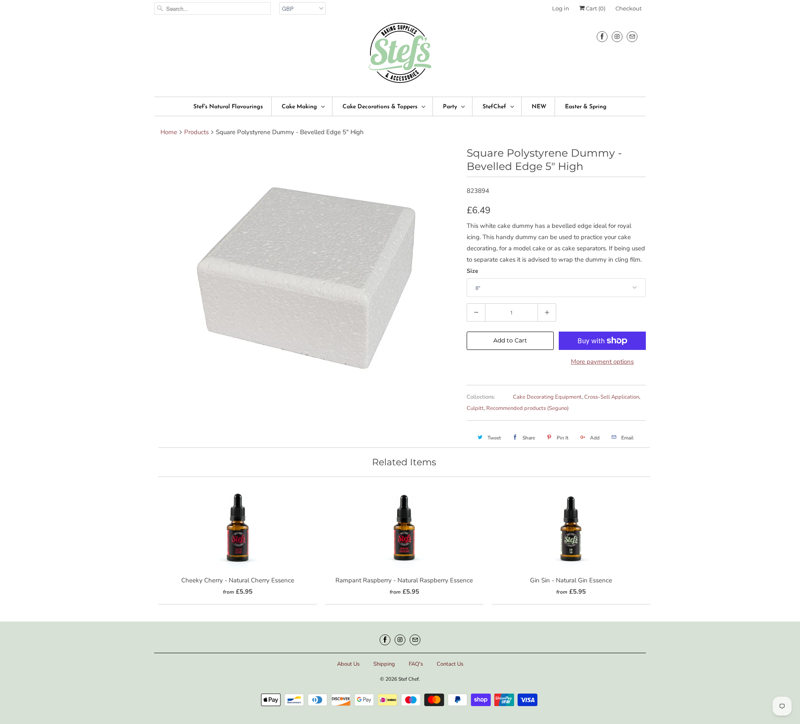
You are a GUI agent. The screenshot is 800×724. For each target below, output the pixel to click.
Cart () (595, 8)
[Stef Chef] (400, 55)
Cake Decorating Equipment (547, 397)
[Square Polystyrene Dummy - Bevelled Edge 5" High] (306, 271)
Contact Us (450, 664)
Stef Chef (408, 679)
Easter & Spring (586, 107)
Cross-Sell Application (611, 397)
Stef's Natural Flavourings (228, 107)
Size (472, 271)
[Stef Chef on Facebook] (602, 36)
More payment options (602, 361)
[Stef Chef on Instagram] (617, 36)
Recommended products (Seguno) (527, 408)
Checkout (628, 8)
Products (196, 132)
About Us (348, 664)
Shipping (384, 664)
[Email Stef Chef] (632, 36)
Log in (560, 8)
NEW (539, 107)
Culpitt (475, 408)
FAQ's (416, 664)
